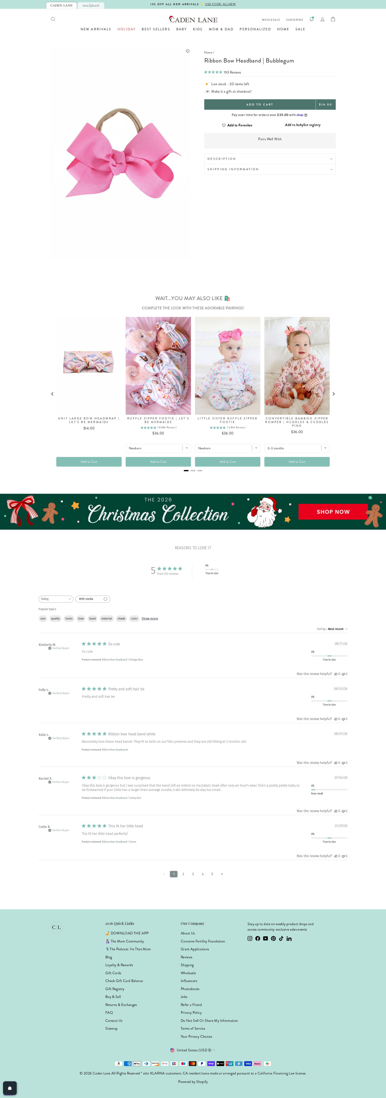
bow (81, 618)
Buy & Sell (113, 996)
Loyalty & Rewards (119, 965)
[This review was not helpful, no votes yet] (343, 674)
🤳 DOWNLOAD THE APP (127, 933)
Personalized (255, 29)
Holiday (126, 29)
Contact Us (114, 1020)
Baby (181, 29)
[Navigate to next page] (222, 874)
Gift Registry (114, 988)
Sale (301, 29)
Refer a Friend (191, 1004)
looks (69, 618)
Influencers (189, 980)
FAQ (109, 1012)
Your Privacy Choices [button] (196, 1036)
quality (55, 618)
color (134, 618)
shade (121, 618)
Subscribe (294, 20)
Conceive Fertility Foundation (203, 941)
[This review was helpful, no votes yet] (336, 674)
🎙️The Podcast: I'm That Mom (128, 949)
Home (283, 29)
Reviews (186, 957)
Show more (150, 619)
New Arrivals (96, 29)
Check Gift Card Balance (124, 980)
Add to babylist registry (303, 124)
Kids (198, 29)
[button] (120, 51)
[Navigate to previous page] (164, 874)
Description (221, 159)
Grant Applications (195, 949)
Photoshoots (190, 988)
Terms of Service (193, 1028)
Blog (108, 957)
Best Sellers (156, 29)
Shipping (187, 965)
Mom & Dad (221, 29)
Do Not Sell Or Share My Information (209, 1020)
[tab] (61, 5)
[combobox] (56, 599)
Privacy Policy (191, 1012)
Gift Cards (113, 973)
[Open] (10, 1088)
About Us (188, 933)
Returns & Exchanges (121, 1004)
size (42, 618)
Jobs (184, 996)
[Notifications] (311, 19)
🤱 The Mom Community (124, 941)
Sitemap (111, 1028)
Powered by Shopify (193, 1081)
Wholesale (271, 20)
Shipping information (233, 169)
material (106, 618)
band (92, 618)
